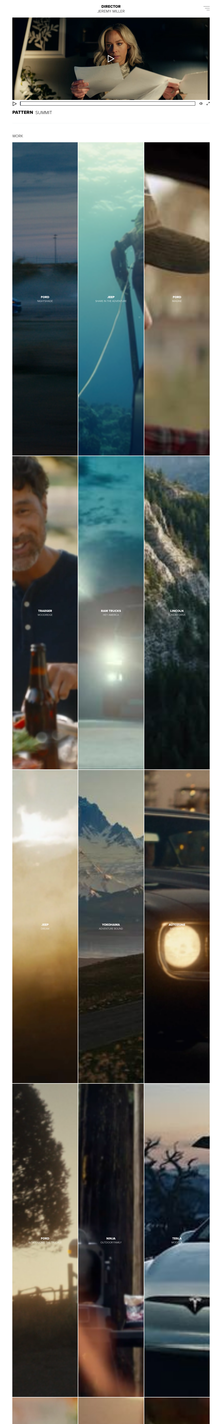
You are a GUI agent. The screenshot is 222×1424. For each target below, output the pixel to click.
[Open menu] (206, 8)
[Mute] (200, 103)
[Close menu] (206, 12)
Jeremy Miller (111, 11)
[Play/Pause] (14, 103)
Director (111, 6)
